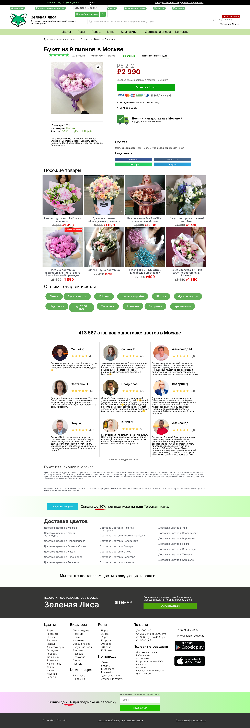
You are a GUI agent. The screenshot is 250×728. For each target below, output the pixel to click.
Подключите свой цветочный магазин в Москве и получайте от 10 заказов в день (168, 598)
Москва (91, 2)
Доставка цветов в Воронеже (176, 538)
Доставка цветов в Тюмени (175, 554)
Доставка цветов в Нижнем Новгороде (117, 529)
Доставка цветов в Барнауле (176, 559)
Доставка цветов (66, 521)
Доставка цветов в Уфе (172, 527)
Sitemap (123, 602)
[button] (17, 8)
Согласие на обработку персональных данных (120, 720)
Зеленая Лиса (71, 604)
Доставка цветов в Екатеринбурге (65, 546)
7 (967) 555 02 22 (226, 20)
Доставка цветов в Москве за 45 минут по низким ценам (54, 22)
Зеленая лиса (43, 17)
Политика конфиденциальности (191, 720)
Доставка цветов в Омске (115, 551)
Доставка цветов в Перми (174, 543)
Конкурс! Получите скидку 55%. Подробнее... (179, 2)
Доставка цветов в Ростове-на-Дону (122, 535)
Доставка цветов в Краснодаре (63, 556)
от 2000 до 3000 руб (77, 131)
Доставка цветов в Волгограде (177, 549)
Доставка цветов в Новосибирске (64, 540)
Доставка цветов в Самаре (116, 546)
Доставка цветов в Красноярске (178, 533)
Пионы (85, 39)
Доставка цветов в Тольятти (61, 562)
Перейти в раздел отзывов (123, 459)
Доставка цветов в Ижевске (117, 562)
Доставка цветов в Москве (59, 39)
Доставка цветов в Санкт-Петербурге (60, 534)
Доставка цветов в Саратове (117, 556)
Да (102, 14)
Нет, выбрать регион (87, 14)
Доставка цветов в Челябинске (119, 540)
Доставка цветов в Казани (60, 551)
